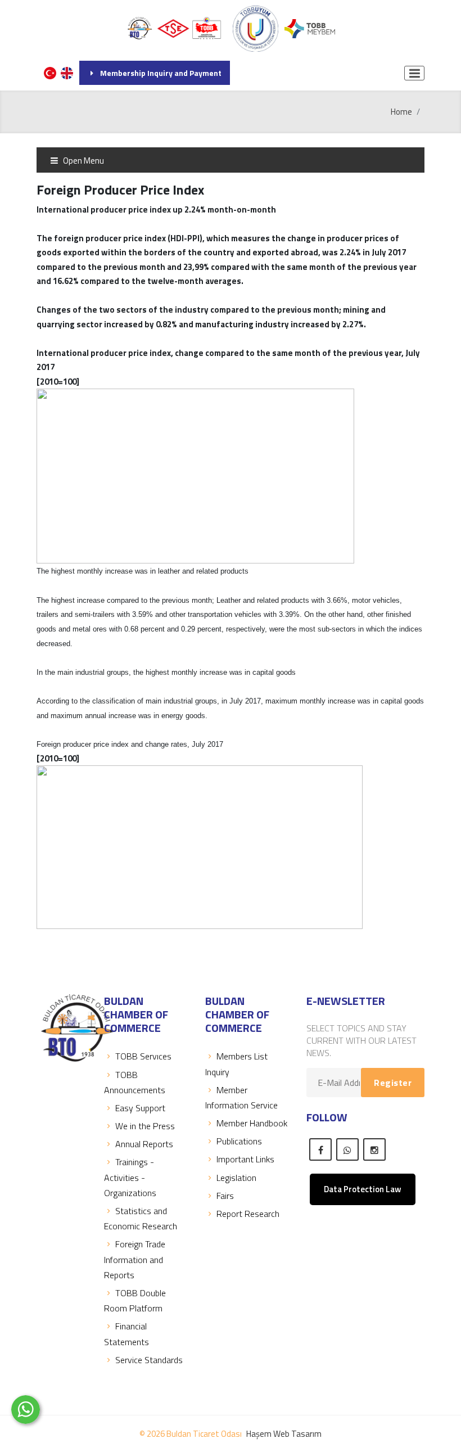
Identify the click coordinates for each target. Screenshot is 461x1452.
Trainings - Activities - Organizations (130, 1177)
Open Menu (82, 160)
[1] (414, 73)
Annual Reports (144, 1144)
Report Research (247, 1213)
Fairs (225, 1195)
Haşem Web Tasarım (284, 1433)
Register (393, 1082)
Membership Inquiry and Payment (161, 73)
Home (401, 111)
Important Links (245, 1159)
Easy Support (140, 1108)
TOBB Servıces (143, 1056)
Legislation (236, 1177)
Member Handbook (251, 1123)
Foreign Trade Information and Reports (134, 1259)
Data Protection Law (362, 1189)
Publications (239, 1141)
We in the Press (145, 1126)
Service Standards (149, 1360)
